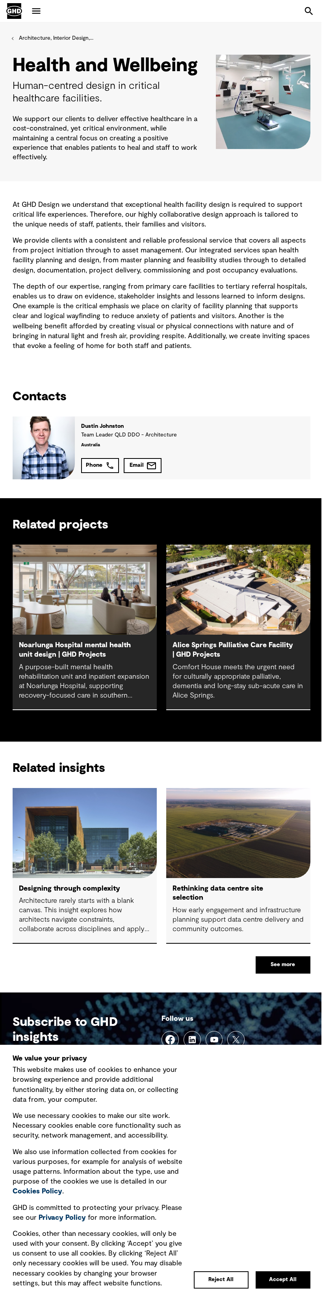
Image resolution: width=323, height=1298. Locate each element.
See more (283, 964)
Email (137, 465)
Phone (94, 465)
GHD (14, 11)
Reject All (221, 1279)
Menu (36, 11)
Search (309, 11)
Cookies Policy (37, 1191)
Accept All (283, 1279)
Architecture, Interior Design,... (56, 38)
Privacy (62, 1217)
